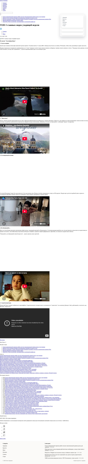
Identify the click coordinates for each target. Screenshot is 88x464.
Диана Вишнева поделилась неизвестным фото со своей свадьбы (20, 409)
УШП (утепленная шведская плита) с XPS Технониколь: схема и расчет (61, 458)
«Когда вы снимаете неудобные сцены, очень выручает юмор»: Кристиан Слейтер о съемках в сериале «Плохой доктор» (28, 373)
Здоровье (5, 4)
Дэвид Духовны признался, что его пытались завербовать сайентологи (22, 405)
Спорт (4, 10)
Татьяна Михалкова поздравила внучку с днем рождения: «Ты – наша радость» (23, 408)
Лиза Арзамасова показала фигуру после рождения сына (18, 407)
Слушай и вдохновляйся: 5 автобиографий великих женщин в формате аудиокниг (25, 396)
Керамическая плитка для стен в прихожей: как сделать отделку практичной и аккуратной (26, 413)
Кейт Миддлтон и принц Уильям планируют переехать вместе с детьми (22, 402)
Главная (4, 3)
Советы (4, 7)
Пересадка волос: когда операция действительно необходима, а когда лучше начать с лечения (27, 411)
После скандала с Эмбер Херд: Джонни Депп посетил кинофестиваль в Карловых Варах (26, 401)
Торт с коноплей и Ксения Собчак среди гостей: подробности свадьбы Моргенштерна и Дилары (22, 363)
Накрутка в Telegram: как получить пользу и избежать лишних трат (21, 412)
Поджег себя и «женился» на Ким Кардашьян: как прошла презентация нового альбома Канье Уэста (29, 406)
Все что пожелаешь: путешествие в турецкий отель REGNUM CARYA (16, 361)
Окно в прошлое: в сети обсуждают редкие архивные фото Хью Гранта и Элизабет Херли (21, 366)
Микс (4, 9)
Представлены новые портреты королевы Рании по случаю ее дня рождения (18, 370)
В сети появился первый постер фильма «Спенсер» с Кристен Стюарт (22, 403)
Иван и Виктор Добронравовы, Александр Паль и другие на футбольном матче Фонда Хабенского (23, 364)
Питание (5, 6)
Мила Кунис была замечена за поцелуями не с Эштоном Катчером (15, 368)
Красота (5, 5)
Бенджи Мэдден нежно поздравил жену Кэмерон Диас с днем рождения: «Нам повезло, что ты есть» (23, 365)
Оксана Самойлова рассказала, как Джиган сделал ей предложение (16, 371)
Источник (2, 340)
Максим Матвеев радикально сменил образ (13, 20)
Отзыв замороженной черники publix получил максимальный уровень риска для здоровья (24, 16)
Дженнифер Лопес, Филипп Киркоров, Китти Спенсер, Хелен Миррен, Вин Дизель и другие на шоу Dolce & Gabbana (33, 398)
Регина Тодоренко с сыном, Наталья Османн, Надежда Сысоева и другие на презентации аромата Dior (27, 19)
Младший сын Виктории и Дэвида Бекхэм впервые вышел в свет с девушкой (18, 369)
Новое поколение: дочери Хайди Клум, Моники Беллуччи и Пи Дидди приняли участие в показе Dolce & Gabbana (33, 400)
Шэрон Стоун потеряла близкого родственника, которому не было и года (20, 18)
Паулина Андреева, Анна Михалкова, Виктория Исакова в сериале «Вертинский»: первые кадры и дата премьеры (32, 397)
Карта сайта (3, 438)
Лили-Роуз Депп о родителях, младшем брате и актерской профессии (19, 21)
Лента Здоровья (3, 0)
